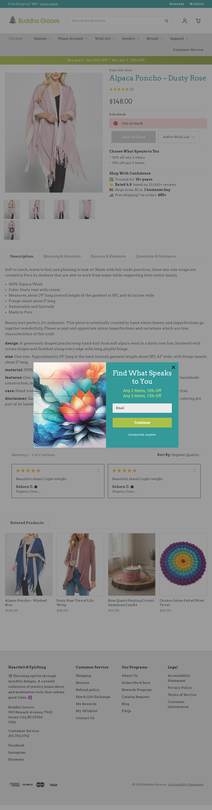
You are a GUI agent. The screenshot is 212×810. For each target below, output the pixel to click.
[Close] (173, 367)
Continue (142, 423)
